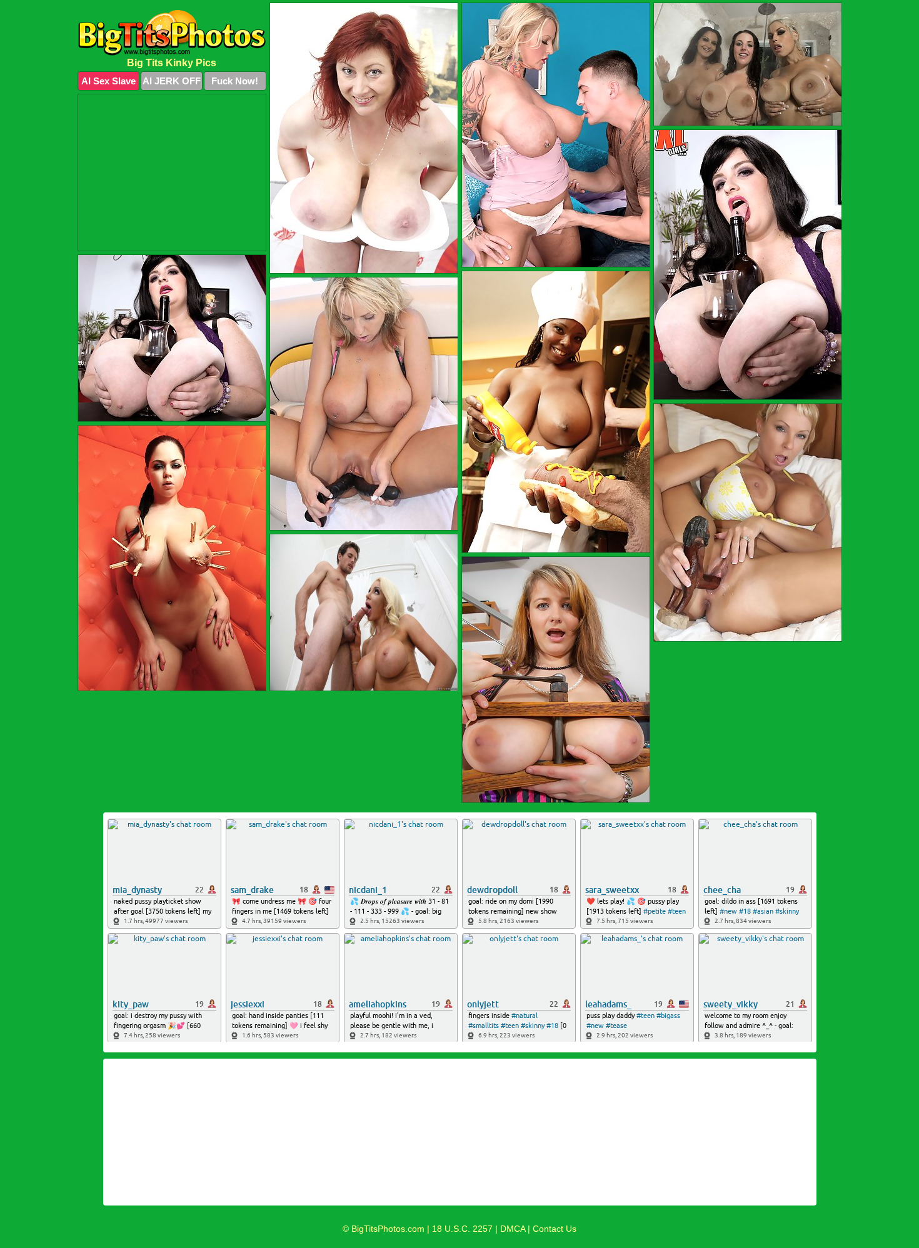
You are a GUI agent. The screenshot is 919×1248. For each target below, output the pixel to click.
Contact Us (554, 1229)
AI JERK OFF (172, 81)
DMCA (512, 1229)
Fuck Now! (234, 81)
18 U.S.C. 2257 (462, 1229)
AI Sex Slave (108, 81)
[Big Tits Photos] (172, 33)
